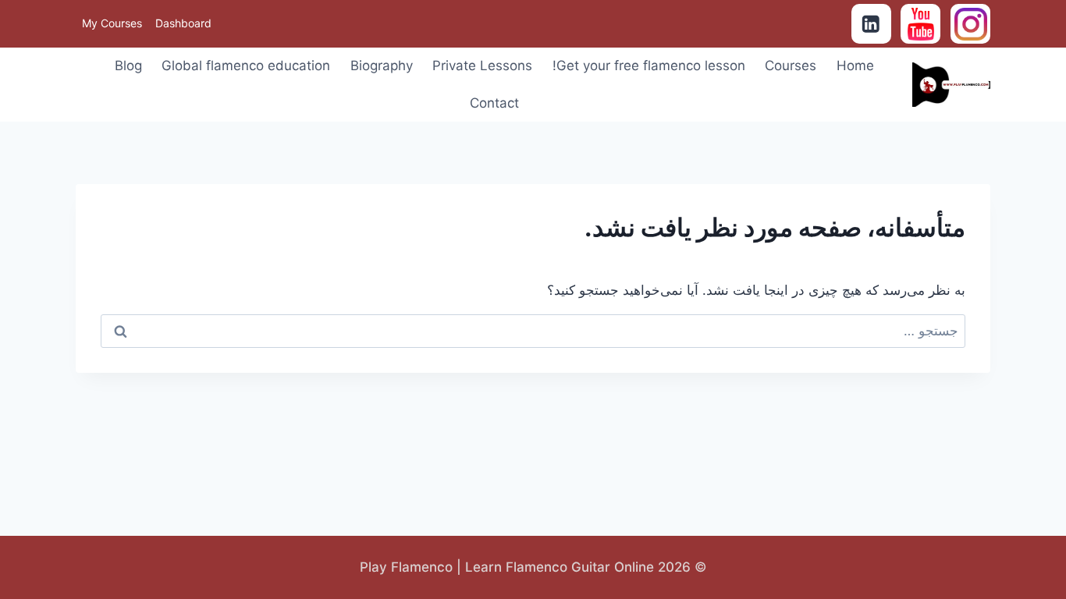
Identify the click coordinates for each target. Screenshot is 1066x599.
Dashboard (183, 23)
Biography (381, 65)
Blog (128, 65)
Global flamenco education (246, 65)
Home (855, 65)
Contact (494, 103)
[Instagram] (970, 24)
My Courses (112, 23)
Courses (790, 65)
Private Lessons (482, 65)
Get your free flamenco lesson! (649, 65)
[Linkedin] (871, 24)
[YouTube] (920, 24)
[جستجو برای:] (533, 330)
